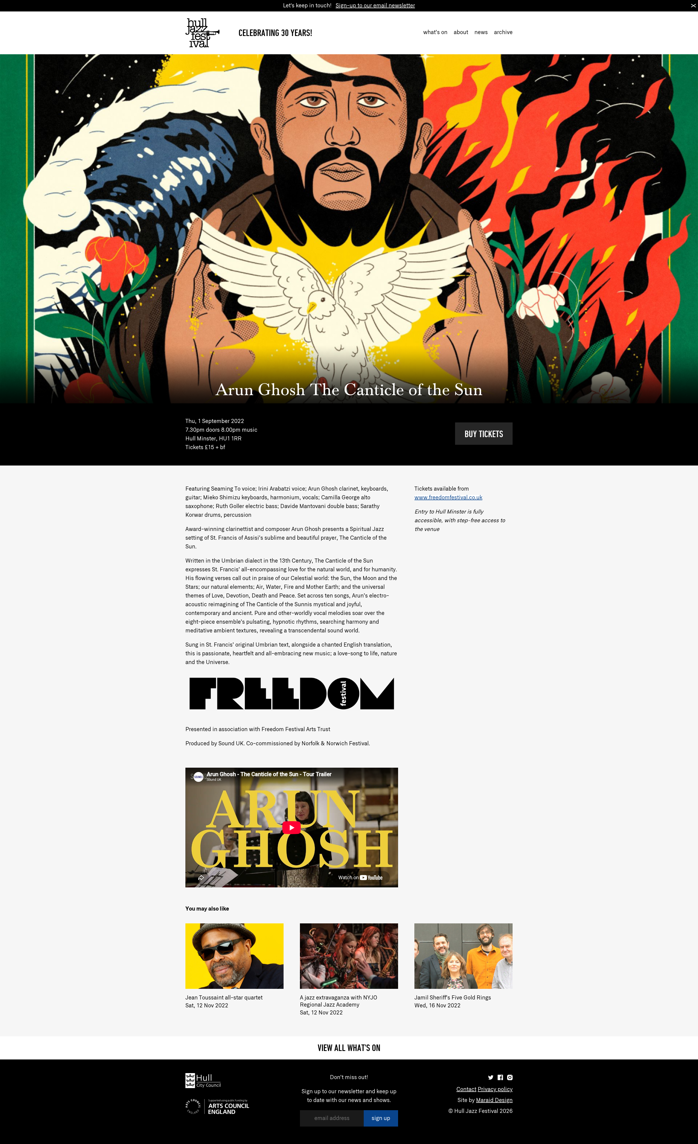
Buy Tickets (484, 433)
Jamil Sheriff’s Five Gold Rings (452, 998)
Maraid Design (494, 1100)
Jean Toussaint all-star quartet (224, 998)
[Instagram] (510, 1077)
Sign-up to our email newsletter (375, 5)
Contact (466, 1089)
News (481, 32)
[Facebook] (500, 1077)
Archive (503, 32)
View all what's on (349, 1047)
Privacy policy (495, 1089)
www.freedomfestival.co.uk (448, 497)
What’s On (435, 32)
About (461, 32)
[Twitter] (491, 1077)
